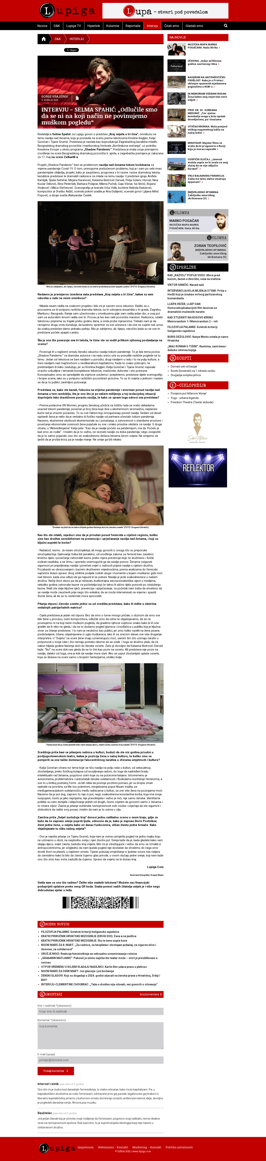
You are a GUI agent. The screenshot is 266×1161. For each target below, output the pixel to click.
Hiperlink (93, 26)
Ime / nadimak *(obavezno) (54, 1005)
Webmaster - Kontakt (113, 1147)
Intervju (152, 26)
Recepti (180, 358)
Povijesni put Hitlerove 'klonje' (189, 393)
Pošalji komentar (55, 1071)
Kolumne (112, 26)
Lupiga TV (73, 26)
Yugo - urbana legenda (185, 398)
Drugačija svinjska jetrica (186, 375)
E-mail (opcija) (46, 1054)
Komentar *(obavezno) (52, 1020)
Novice (42, 26)
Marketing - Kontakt (146, 1147)
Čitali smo (171, 26)
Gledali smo (194, 26)
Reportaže (133, 26)
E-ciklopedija (187, 385)
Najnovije (177, 37)
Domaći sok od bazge (184, 366)
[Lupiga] (67, 9)
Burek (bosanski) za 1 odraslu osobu (193, 370)
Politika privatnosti (179, 1147)
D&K (57, 26)
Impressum (86, 1147)
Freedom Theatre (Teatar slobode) (192, 402)
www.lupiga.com (141, 1151)
